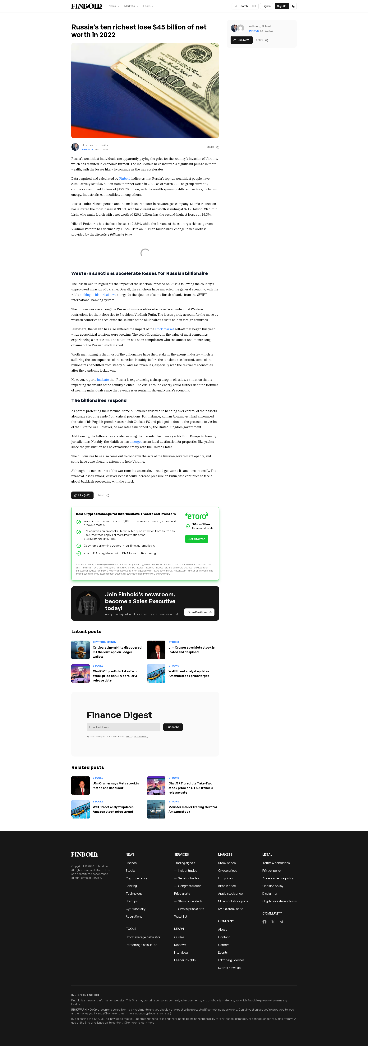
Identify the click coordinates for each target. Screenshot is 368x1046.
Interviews (181, 952)
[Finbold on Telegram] (281, 922)
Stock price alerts (188, 901)
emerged (136, 441)
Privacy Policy (141, 736)
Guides (179, 937)
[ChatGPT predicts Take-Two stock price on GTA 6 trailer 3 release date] (80, 673)
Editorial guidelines (231, 960)
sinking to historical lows (98, 294)
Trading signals (184, 863)
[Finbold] (86, 6)
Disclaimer (269, 893)
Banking (131, 886)
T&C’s (129, 736)
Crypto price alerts (189, 909)
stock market (164, 329)
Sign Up (282, 6)
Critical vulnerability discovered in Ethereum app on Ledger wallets (117, 652)
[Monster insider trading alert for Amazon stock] (156, 809)
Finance (87, 149)
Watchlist (180, 916)
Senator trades (186, 878)
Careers (223, 945)
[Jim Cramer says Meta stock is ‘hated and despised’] (156, 650)
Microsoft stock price (233, 901)
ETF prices (225, 878)
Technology (134, 893)
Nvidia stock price (230, 909)
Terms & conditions (276, 863)
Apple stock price (230, 893)
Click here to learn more (119, 1013)
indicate (103, 379)
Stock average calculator (143, 937)
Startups (132, 901)
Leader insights (185, 960)
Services (181, 854)
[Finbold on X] (273, 922)
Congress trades (187, 886)
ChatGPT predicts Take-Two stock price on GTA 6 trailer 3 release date (115, 675)
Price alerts (182, 893)
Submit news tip (229, 968)
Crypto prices (227, 870)
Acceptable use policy (278, 878)
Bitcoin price (227, 886)
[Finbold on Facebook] (264, 922)
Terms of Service (90, 877)
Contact (224, 937)
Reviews (180, 945)
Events (223, 952)
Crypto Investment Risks (279, 901)
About (222, 929)
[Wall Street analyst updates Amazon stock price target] (156, 673)
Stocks (173, 642)
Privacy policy (272, 870)
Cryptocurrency (104, 642)
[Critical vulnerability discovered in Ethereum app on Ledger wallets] (80, 650)
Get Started (196, 539)
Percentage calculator (141, 945)
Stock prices (227, 863)
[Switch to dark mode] (294, 6)
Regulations (134, 916)
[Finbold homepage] (92, 854)
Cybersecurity (135, 909)
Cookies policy (272, 886)
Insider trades (185, 870)
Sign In (267, 6)
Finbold (125, 178)
